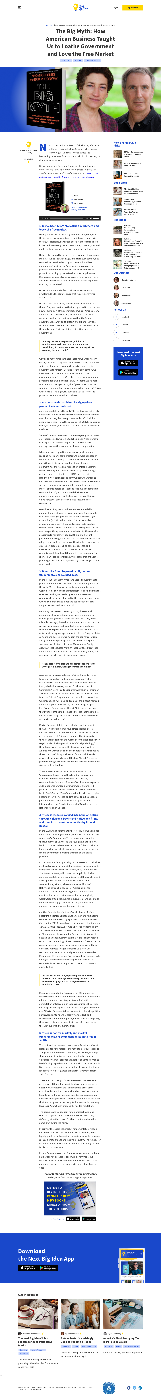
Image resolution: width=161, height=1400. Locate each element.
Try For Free (132, 7)
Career (76, 1346)
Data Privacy (82, 1387)
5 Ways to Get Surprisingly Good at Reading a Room (77, 1340)
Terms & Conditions (70, 1387)
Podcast (38, 1387)
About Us (59, 1387)
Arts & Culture (66, 60)
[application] (70, 218)
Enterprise (51, 1387)
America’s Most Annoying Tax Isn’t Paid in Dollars (121, 1340)
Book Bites (78, 60)
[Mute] (91, 218)
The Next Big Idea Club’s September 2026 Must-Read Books (35, 1342)
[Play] (42, 218)
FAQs (44, 1387)
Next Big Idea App (23, 1387)
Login (115, 7)
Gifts (32, 1387)
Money (118, 1346)
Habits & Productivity (38, 1350)
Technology (24, 1354)
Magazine (49, 25)
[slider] (96, 218)
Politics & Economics (92, 60)
